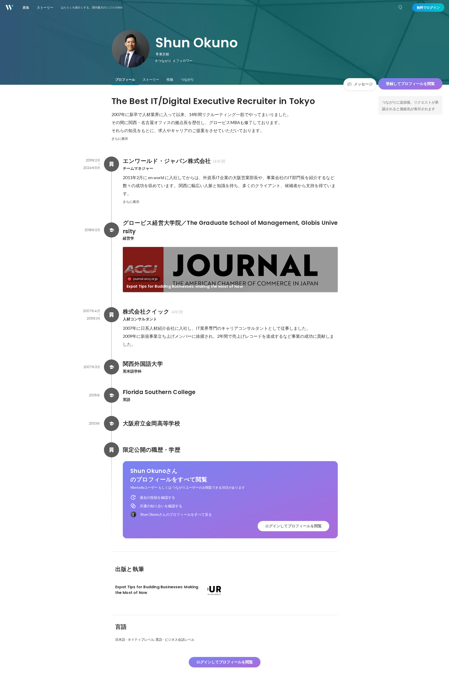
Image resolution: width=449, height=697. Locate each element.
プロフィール (125, 79)
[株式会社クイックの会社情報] (111, 314)
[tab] (125, 79)
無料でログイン (428, 7)
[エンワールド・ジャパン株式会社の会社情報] (111, 164)
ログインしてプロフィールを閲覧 (293, 526)
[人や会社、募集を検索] (400, 7)
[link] (230, 269)
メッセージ (363, 84)
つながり (187, 79)
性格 (170, 79)
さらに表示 (119, 138)
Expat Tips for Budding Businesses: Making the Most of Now (185, 286)
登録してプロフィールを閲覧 (410, 83)
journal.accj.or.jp (145, 279)
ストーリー (151, 79)
